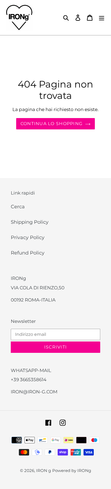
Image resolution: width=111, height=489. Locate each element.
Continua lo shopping (51, 123)
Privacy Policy (27, 237)
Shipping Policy (29, 222)
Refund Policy (27, 253)
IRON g (43, 470)
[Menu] (101, 17)
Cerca (18, 207)
